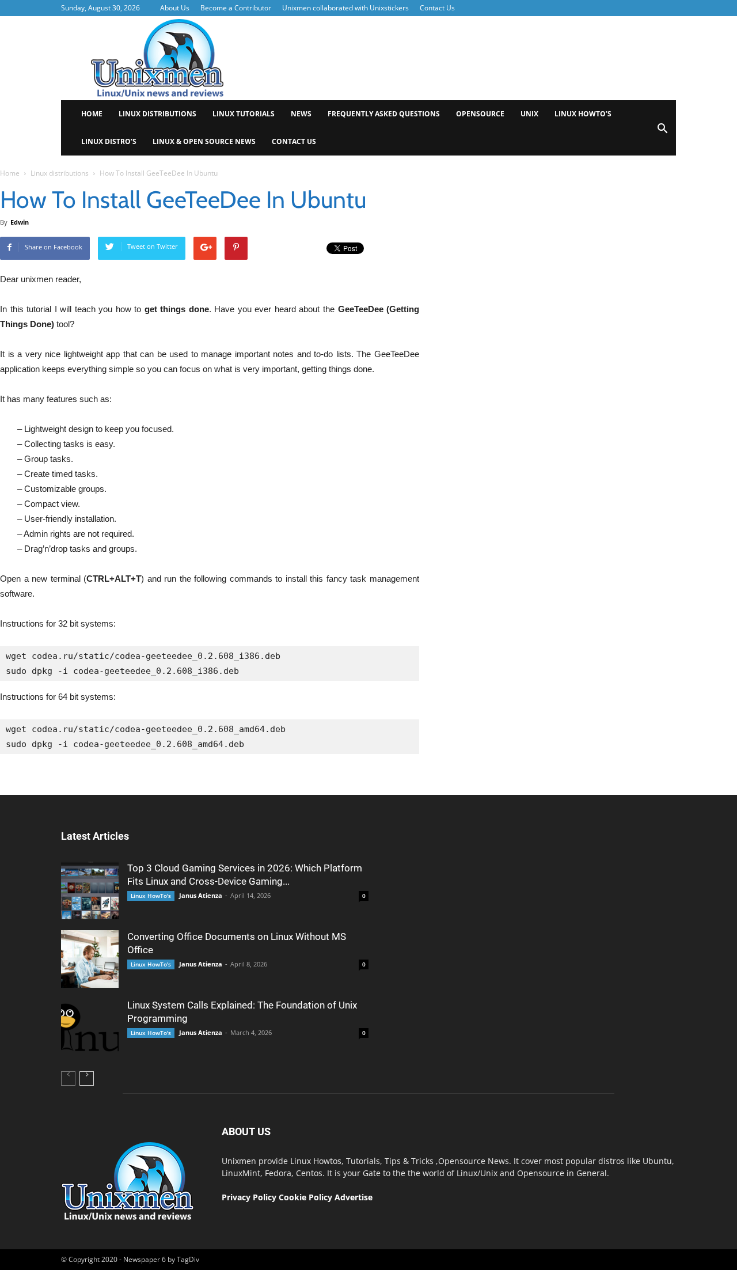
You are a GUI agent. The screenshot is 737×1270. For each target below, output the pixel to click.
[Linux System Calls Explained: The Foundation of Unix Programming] (90, 1027)
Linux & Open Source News (204, 141)
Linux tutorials (243, 114)
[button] (662, 132)
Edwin (19, 222)
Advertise (354, 1197)
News (301, 114)
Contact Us (437, 8)
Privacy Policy (249, 1197)
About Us (174, 8)
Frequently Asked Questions (384, 114)
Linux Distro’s (108, 141)
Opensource (480, 114)
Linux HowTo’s (582, 114)
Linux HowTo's (151, 896)
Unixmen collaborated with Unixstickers (345, 8)
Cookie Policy (307, 1197)
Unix (529, 114)
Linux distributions (157, 114)
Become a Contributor (235, 8)
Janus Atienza (200, 895)
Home (91, 114)
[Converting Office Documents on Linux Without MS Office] (90, 959)
